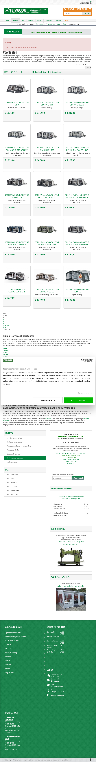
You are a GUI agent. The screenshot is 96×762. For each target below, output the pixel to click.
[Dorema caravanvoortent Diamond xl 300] (46, 144)
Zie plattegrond (56, 681)
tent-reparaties (12, 462)
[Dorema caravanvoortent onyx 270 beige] (46, 285)
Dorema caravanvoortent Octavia (77, 290)
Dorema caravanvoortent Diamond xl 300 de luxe (77, 149)
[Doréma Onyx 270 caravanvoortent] (16, 285)
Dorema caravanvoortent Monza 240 (17, 196)
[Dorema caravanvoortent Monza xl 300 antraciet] (77, 238)
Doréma (5, 351)
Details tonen (83, 393)
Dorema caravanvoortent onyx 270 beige (47, 290)
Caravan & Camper (13, 454)
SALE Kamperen (12, 474)
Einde (5, 327)
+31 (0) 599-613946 (71, 461)
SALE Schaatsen (12, 494)
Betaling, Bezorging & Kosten (15, 637)
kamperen (48, 419)
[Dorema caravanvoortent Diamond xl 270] (77, 98)
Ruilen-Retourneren (12, 641)
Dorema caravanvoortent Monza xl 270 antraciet (77, 196)
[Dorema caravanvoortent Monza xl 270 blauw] (16, 238)
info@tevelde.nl (71, 463)
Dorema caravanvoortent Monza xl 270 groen (47, 243)
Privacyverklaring (11, 653)
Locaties (7, 661)
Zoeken (86, 13)
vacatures (8, 665)
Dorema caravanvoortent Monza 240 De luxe (47, 196)
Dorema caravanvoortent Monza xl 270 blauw (17, 243)
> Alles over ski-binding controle (71, 499)
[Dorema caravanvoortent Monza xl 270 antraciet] (77, 191)
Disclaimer (8, 657)
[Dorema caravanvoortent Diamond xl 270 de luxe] (16, 144)
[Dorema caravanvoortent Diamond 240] (46, 98)
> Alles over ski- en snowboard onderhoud (71, 497)
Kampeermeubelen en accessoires (19, 446)
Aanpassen (46, 400)
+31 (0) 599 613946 (58, 692)
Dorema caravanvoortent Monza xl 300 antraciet (77, 243)
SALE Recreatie (12, 482)
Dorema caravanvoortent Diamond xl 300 (47, 149)
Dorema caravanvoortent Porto (17, 103)
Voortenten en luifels (57, 24)
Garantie (8, 645)
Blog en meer (9, 673)
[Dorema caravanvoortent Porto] (16, 98)
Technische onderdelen (15, 458)
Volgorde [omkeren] (21, 72)
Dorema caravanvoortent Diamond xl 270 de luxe (17, 149)
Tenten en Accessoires (14, 442)
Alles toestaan (78, 400)
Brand (5, 349)
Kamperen (40, 24)
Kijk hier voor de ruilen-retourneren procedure (71, 453)
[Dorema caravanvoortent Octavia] (77, 285)
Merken (7, 669)
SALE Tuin (10, 478)
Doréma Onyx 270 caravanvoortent (16, 290)
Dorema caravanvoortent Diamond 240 (47, 103)
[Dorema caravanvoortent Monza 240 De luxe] (46, 191)
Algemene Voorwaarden (13, 633)
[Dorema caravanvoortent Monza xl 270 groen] (46, 238)
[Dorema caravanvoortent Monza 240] (16, 191)
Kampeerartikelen (13, 450)
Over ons (8, 649)
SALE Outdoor (12, 486)
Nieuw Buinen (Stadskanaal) (71, 459)
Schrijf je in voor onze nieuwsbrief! (63, 475)
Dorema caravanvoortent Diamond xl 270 (77, 103)
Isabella (5, 355)
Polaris (5, 353)
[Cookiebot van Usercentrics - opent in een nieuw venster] (83, 360)
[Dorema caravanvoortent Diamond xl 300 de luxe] (77, 144)
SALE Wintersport (13, 490)
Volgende (6, 325)
